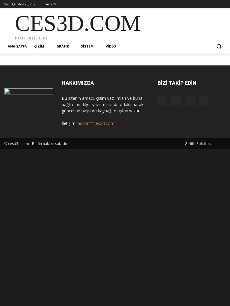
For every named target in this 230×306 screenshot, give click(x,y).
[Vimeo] (214, 4)
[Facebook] (189, 4)
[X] (205, 4)
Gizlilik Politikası (198, 143)
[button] (219, 46)
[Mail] (176, 101)
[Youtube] (222, 4)
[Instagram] (197, 4)
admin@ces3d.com (96, 123)
